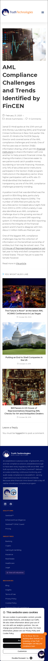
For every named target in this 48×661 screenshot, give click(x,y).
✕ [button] (45, 634)
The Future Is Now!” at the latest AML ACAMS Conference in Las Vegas (24, 312)
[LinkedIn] (5, 504)
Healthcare (9, 563)
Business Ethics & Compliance (17, 607)
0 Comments (35, 119)
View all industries (16, 573)
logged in (20, 433)
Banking (8, 541)
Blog (7, 585)
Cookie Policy (10, 603)
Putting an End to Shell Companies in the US (24, 358)
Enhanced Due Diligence (15, 520)
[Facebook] (11, 504)
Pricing (8, 529)
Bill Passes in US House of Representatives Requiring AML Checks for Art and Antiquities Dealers (24, 411)
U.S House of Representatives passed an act (23, 248)
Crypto (8, 546)
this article (21, 263)
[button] (43, 12)
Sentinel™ (9, 515)
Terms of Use (10, 594)
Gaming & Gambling (13, 550)
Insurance (9, 554)
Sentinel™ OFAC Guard (14, 524)
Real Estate (9, 559)
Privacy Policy (10, 599)
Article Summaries (14, 119)
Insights (8, 590)
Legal (7, 567)
